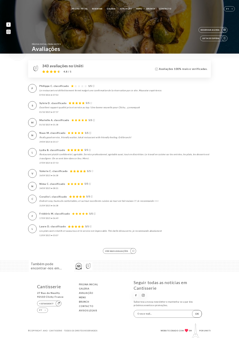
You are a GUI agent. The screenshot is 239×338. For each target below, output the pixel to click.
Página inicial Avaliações (46, 44)
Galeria (111, 9)
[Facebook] (8, 24)
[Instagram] (8, 32)
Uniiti (207, 330)
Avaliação (126, 9)
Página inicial (80, 9)
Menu (139, 9)
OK (197, 313)
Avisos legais (88, 310)
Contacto (165, 9)
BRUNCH (150, 9)
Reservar (97, 9)
